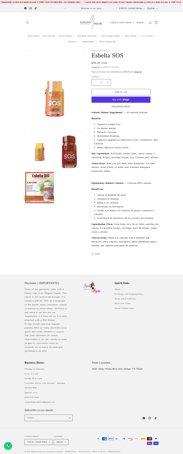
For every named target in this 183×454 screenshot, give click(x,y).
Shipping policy (114, 451)
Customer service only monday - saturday (45, 383)
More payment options (121, 106)
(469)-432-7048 (32, 397)
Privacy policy (84, 451)
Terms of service (99, 451)
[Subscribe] (69, 418)
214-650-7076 (31, 388)
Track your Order (123, 303)
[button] (27, 23)
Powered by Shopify (55, 452)
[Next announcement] (117, 8)
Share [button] (97, 254)
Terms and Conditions (125, 299)
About (117, 289)
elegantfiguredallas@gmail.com (40, 402)
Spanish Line (31, 392)
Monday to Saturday (34, 369)
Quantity (95, 77)
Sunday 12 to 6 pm (33, 378)
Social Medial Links (124, 308)
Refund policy (70, 451)
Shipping (95, 67)
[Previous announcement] (65, 8)
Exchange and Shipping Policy (129, 294)
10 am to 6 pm (31, 374)
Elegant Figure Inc (38, 452)
